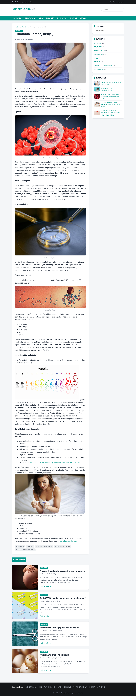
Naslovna (17, 18)
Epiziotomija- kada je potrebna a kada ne (59, 627)
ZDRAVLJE (73, 18)
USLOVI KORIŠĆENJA (80, 687)
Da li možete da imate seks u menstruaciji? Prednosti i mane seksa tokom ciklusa (110, 113)
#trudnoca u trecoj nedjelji (44, 546)
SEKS (41, 18)
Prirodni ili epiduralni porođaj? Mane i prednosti (62, 571)
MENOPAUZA (62, 18)
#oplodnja (30, 546)
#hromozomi (20, 546)
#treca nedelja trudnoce (62, 546)
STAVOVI (83, 18)
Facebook (113, 2)
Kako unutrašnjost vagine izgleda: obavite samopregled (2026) (110, 104)
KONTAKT (92, 687)
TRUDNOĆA (50, 18)
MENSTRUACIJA (30, 18)
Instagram (121, 2)
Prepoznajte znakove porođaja (54, 655)
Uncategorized (99, 69)
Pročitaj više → (45, 586)
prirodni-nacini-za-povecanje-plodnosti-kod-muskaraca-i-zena (55, 463)
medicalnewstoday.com (67, 541)
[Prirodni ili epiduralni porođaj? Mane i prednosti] (25, 577)
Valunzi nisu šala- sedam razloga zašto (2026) (111, 83)
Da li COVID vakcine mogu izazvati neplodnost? (63, 598)
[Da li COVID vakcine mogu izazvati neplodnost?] (25, 605)
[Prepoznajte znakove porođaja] (25, 661)
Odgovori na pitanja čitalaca (103, 65)
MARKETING (101, 687)
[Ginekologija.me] (24, 10)
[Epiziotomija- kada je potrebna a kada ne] (25, 633)
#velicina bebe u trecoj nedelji (25, 549)
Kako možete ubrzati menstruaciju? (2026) (107, 89)
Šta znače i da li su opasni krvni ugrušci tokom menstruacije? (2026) (111, 96)
